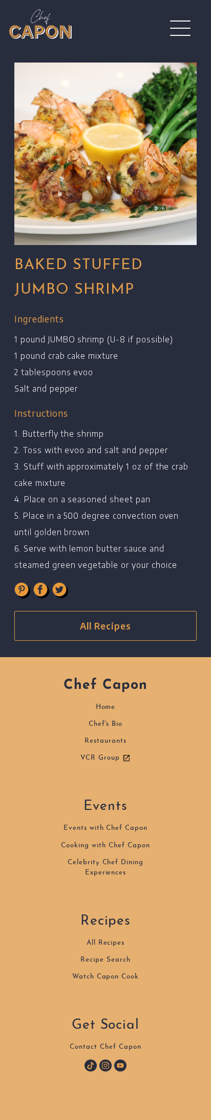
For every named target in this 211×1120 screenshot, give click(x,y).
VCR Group (101, 758)
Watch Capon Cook (105, 976)
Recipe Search (105, 959)
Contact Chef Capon (105, 1047)
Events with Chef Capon (105, 828)
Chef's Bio (106, 724)
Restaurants (105, 741)
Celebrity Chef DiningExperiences (105, 867)
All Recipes (105, 626)
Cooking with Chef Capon (105, 845)
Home (106, 707)
